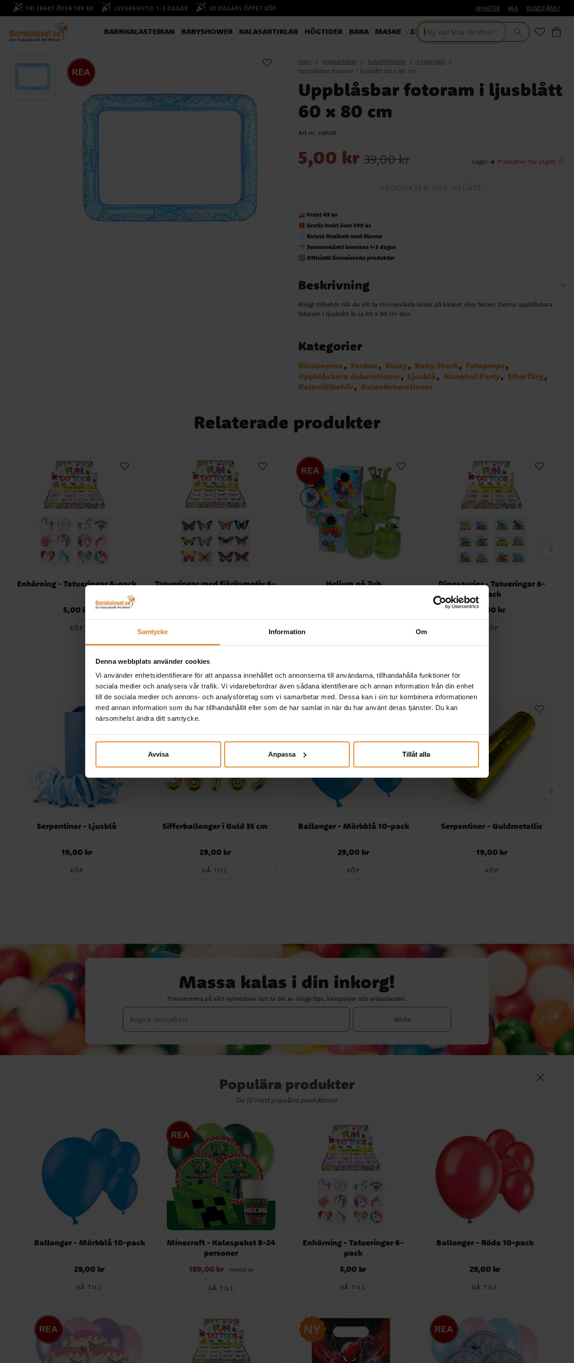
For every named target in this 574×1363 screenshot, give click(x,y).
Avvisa (158, 754)
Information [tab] (287, 631)
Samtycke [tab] (152, 631)
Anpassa (282, 754)
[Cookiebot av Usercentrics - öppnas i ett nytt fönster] (439, 602)
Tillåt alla (416, 754)
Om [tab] (421, 631)
